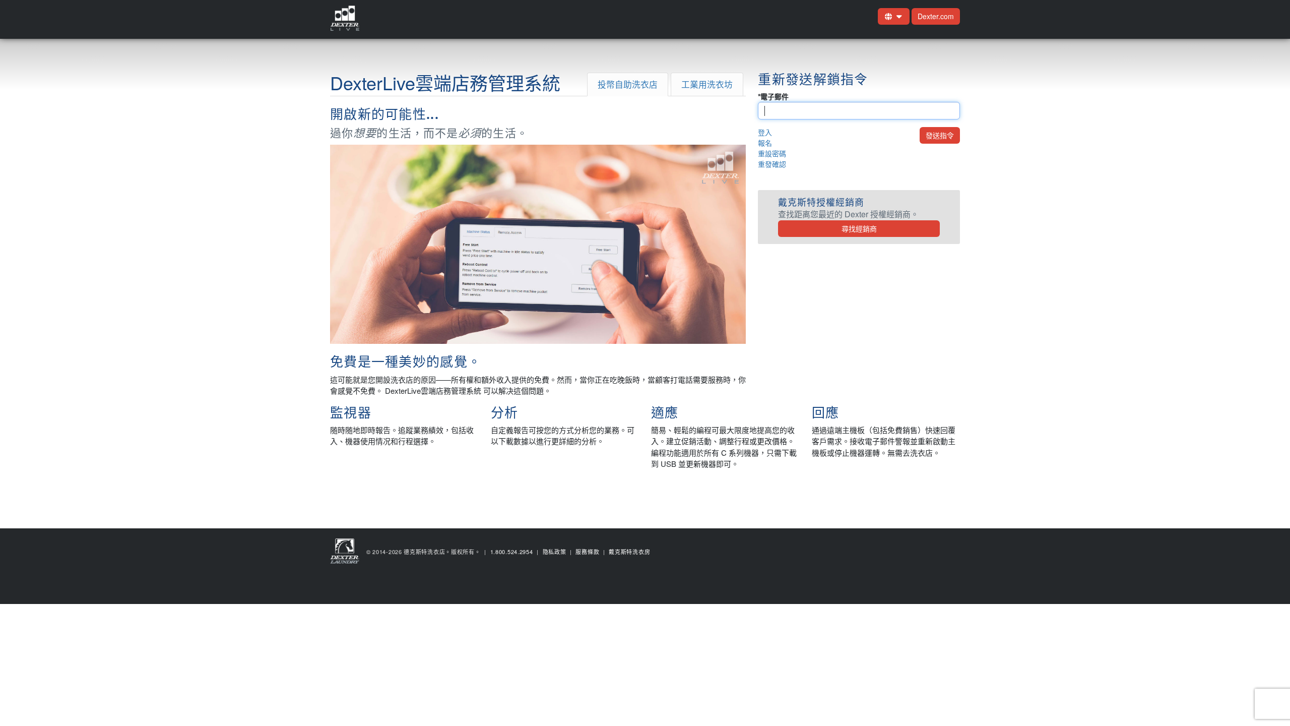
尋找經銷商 (859, 228)
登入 (765, 132)
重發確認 (772, 164)
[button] (894, 16)
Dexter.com (936, 16)
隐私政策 (554, 552)
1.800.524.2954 (511, 552)
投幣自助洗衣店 (628, 84)
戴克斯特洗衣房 (629, 552)
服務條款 (587, 552)
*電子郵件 (773, 96)
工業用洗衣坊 (707, 84)
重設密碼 (772, 153)
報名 (765, 143)
